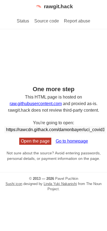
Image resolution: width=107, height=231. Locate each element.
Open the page (35, 141)
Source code (46, 21)
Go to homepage (72, 141)
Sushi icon (13, 184)
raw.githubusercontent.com (36, 103)
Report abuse (77, 21)
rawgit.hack (58, 6)
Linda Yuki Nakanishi (60, 184)
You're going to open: (53, 122)
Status (23, 21)
